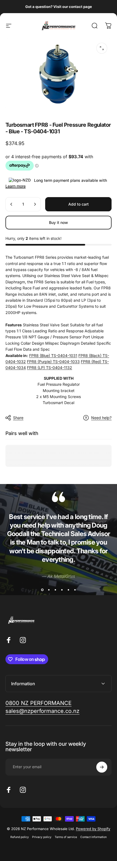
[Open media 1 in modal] (101, 48)
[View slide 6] (75, 589)
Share (18, 417)
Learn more (15, 186)
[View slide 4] (62, 589)
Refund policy (19, 837)
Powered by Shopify (93, 829)
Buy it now (58, 222)
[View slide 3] (55, 589)
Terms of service (66, 837)
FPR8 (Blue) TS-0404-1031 (53, 355)
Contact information (93, 837)
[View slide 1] (42, 589)
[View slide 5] (68, 589)
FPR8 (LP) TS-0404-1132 (49, 367)
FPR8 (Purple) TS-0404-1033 (53, 361)
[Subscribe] (101, 767)
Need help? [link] (101, 417)
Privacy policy (41, 837)
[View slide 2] (48, 589)
